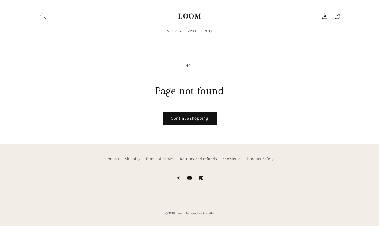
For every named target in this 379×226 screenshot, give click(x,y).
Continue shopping (189, 118)
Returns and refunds (198, 158)
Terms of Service (160, 158)
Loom (180, 213)
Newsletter (232, 158)
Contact (112, 158)
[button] (43, 16)
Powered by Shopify (199, 213)
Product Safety (260, 158)
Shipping (133, 158)
